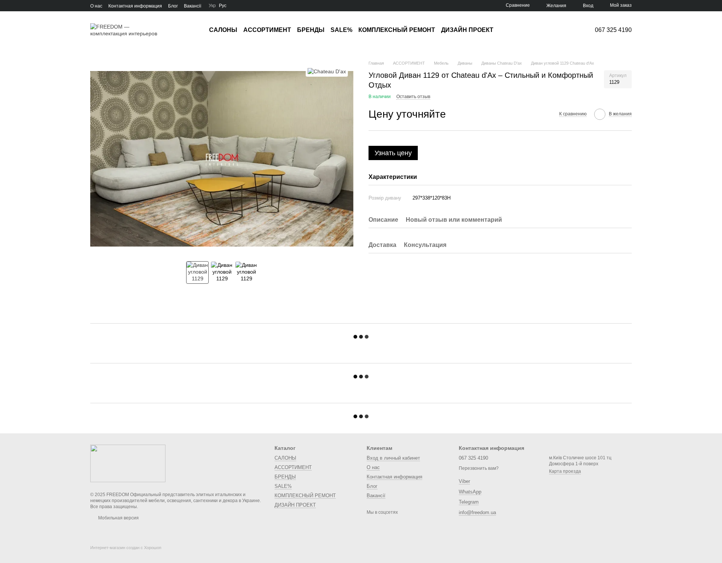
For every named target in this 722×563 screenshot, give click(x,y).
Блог (173, 6)
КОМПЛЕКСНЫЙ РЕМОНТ (396, 30)
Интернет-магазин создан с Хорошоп (125, 547)
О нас (96, 6)
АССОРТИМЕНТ (267, 30)
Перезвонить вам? (479, 468)
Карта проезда (565, 471)
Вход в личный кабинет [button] (393, 458)
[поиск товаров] (507, 30)
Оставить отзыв (413, 97)
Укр (212, 5)
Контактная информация (135, 6)
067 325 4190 (613, 30)
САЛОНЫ (223, 30)
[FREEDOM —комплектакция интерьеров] (127, 463)
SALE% (341, 30)
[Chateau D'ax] (327, 71)
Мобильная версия (118, 518)
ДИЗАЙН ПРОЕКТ (467, 30)
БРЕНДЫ (311, 30)
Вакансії (192, 6)
